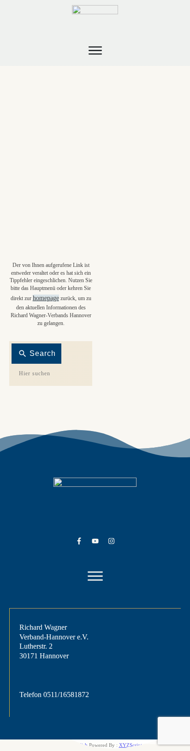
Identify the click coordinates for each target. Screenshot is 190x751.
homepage (46, 298)
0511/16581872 (66, 694)
